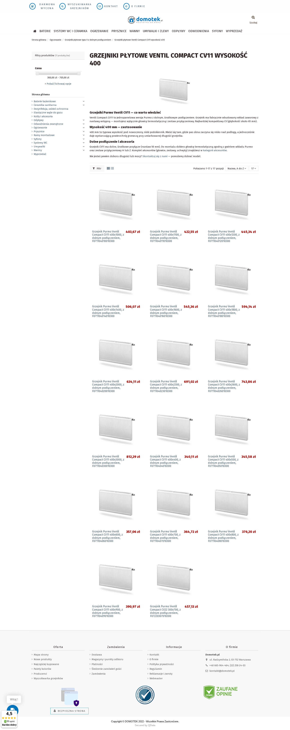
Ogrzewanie (40, 127)
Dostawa (97, 654)
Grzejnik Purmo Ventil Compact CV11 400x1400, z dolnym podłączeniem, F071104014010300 (108, 311)
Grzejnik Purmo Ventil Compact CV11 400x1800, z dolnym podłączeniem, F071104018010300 (224, 311)
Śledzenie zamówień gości (106, 668)
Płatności (97, 664)
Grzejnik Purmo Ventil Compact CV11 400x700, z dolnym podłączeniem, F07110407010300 (165, 536)
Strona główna (41, 94)
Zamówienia (99, 673)
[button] (70, 31)
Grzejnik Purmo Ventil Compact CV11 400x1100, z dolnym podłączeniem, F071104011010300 (166, 236)
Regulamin (156, 668)
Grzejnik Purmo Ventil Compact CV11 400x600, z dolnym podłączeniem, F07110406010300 (107, 536)
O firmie (138, 6)
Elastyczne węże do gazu (48, 112)
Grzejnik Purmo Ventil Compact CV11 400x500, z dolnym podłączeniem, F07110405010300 (223, 461)
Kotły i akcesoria (43, 116)
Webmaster (156, 678)
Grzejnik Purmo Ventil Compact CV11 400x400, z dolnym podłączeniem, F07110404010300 (165, 461)
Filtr (98, 168)
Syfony (37, 139)
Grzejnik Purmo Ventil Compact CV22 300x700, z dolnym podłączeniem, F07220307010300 (165, 611)
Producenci (40, 673)
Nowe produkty (43, 659)
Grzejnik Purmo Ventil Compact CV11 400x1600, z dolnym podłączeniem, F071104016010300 (166, 311)
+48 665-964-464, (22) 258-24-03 (227, 665)
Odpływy (38, 120)
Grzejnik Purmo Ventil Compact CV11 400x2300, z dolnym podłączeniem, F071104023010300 (166, 386)
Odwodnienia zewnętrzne (48, 123)
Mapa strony (41, 654)
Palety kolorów (42, 668)
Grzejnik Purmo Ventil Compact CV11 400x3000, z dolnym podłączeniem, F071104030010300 (108, 461)
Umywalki (39, 146)
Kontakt (111, 6)
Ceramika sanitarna (45, 105)
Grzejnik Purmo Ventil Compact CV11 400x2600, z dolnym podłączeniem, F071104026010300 (224, 386)
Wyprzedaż (40, 154)
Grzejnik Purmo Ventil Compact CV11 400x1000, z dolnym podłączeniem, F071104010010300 (108, 236)
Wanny (38, 150)
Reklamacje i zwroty (161, 673)
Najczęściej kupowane (46, 664)
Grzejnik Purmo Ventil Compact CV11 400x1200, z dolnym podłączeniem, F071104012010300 (224, 236)
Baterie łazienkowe (45, 101)
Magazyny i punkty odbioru (107, 659)
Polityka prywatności (162, 664)
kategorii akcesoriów (215, 150)
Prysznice (39, 131)
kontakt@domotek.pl (222, 670)
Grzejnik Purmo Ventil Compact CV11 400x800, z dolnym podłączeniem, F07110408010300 (223, 536)
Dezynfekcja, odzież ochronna (51, 108)
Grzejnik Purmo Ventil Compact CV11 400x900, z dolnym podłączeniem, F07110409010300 (107, 611)
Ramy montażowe (44, 135)
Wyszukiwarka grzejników (48, 678)
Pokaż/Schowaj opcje (59, 83)
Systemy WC (40, 142)
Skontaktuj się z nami (154, 156)
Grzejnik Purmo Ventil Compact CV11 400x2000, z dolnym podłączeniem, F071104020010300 (108, 386)
